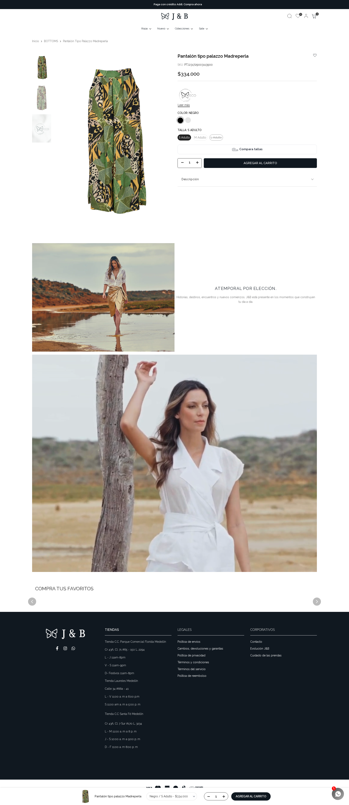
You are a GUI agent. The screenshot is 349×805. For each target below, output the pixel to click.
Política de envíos (189, 641)
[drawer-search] (289, 16)
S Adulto (184, 137)
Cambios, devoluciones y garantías (200, 648)
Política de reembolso (192, 675)
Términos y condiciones (193, 662)
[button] (315, 55)
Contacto (256, 641)
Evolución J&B (259, 648)
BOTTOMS (51, 41)
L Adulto (216, 138)
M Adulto (200, 137)
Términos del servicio (192, 669)
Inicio (35, 41)
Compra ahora (189, 4)
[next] (163, 142)
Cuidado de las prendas (266, 655)
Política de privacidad (191, 655)
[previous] (61, 142)
